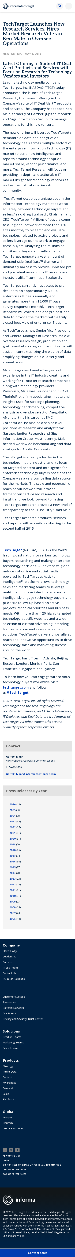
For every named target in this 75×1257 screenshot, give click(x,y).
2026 (12, 804)
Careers (7, 962)
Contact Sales (37, 1253)
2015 (12, 867)
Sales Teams (10, 1048)
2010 (12, 896)
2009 (12, 901)
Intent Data (10, 1071)
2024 (12, 815)
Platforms (9, 1099)
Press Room (10, 967)
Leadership (9, 956)
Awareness (9, 1082)
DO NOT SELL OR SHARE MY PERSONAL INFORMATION (32, 1165)
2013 (12, 878)
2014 (12, 873)
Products (11, 1060)
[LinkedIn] (5, 1150)
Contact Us (9, 973)
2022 (12, 827)
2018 (12, 850)
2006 (12, 918)
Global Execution (13, 1128)
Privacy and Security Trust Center (23, 1019)
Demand (8, 1088)
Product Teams (12, 1037)
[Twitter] (11, 1150)
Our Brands (10, 1013)
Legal (6, 1160)
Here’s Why (10, 951)
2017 (12, 855)
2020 (12, 838)
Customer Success (14, 996)
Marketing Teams (13, 1042)
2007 (12, 913)
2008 (12, 907)
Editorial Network (13, 1007)
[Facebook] (17, 1150)
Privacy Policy (11, 1156)
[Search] (59, 6)
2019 (12, 844)
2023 (12, 821)
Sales (6, 1093)
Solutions (11, 1031)
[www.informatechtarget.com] (20, 6)
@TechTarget (17, 692)
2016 (12, 861)
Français (8, 1117)
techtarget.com (16, 687)
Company (11, 945)
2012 (12, 884)
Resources (9, 1002)
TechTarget (12, 550)
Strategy (8, 1066)
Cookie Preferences (14, 1169)
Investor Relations (14, 978)
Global (9, 1111)
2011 (12, 890)
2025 (12, 810)
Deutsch (8, 1123)
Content (7, 1077)
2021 (12, 833)
